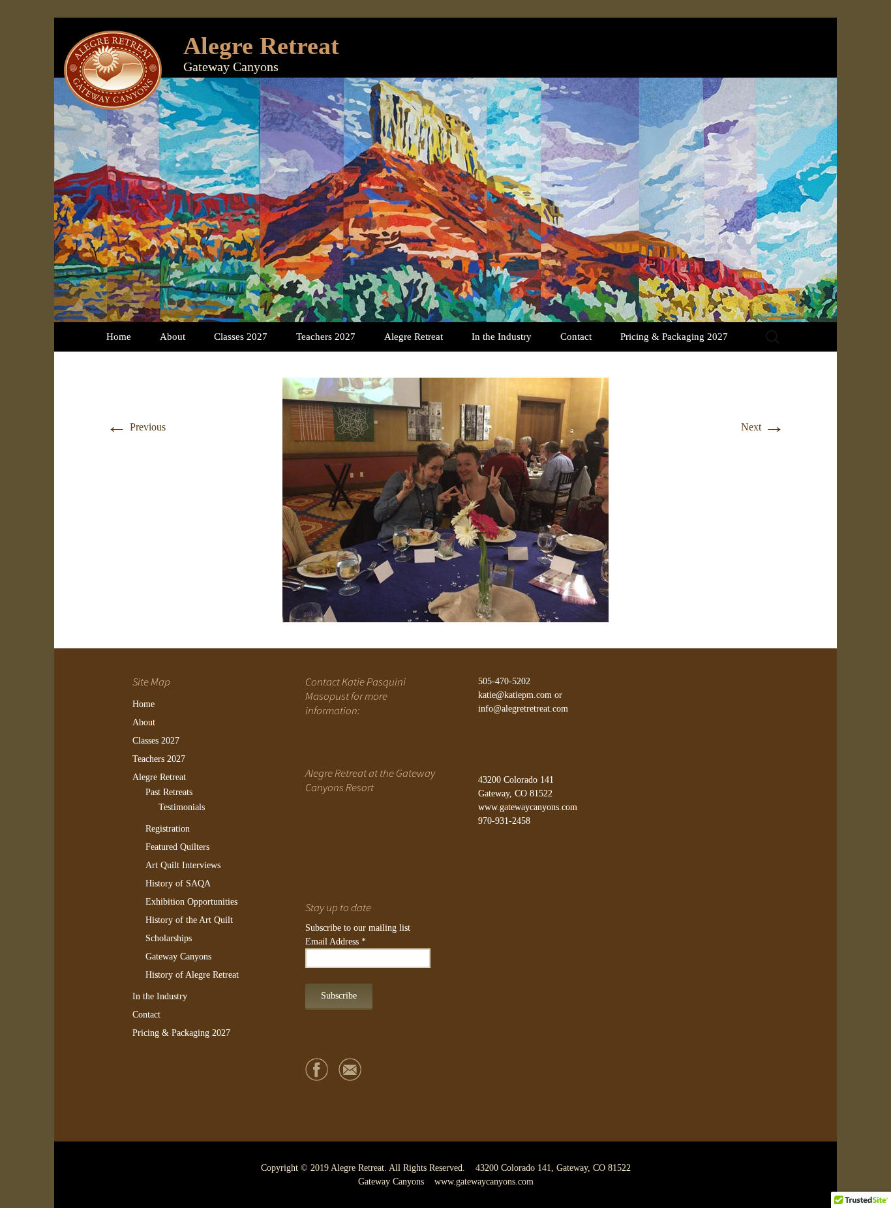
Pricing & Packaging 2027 (674, 336)
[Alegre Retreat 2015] (445, 498)
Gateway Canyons (178, 956)
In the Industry (502, 336)
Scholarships (168, 938)
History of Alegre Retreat (192, 975)
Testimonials (182, 807)
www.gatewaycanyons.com (527, 807)
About (172, 336)
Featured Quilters (177, 847)
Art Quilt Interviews (182, 865)
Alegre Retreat (413, 336)
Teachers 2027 (325, 336)
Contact (576, 336)
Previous (136, 426)
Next (763, 426)
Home (118, 336)
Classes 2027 (240, 336)
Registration (167, 829)
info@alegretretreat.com (523, 709)
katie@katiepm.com (515, 695)
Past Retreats (168, 792)
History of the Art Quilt (189, 920)
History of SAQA (178, 883)
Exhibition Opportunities (191, 902)
